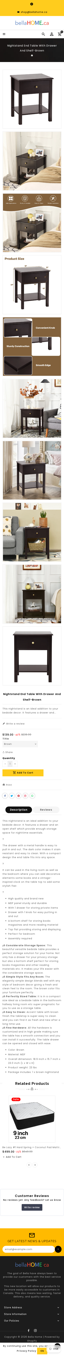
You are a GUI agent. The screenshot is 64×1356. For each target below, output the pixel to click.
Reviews (46, 810)
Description (18, 810)
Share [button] (9, 752)
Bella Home (35, 1337)
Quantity (8, 758)
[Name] (58, 1249)
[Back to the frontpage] (32, 55)
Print (8, 785)
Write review (32, 1207)
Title (5, 738)
